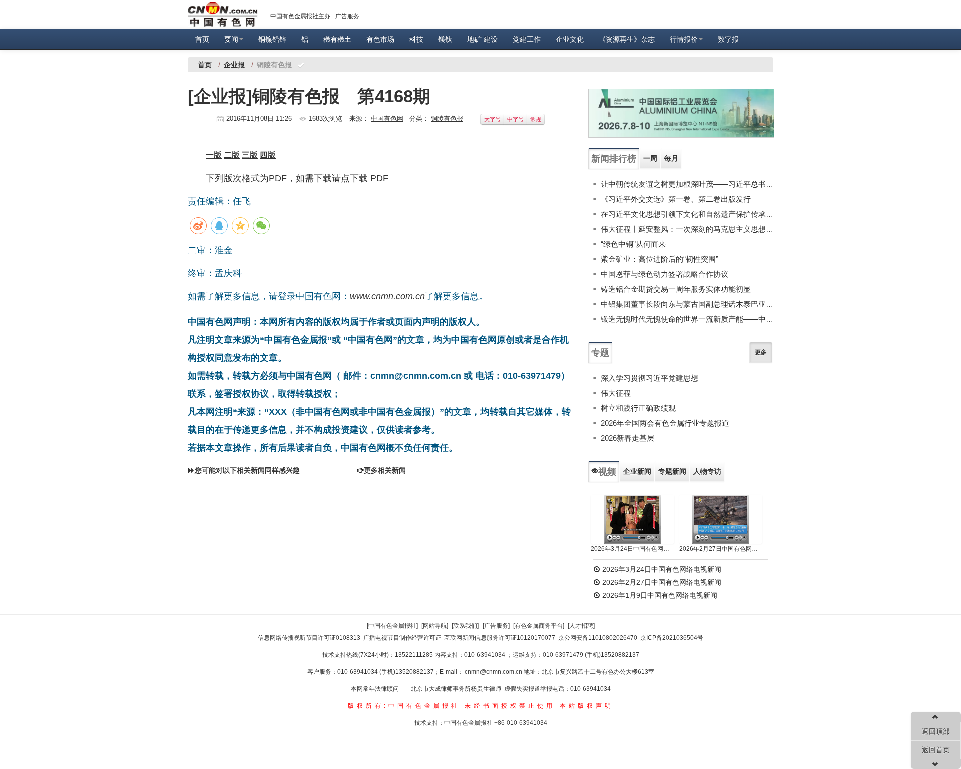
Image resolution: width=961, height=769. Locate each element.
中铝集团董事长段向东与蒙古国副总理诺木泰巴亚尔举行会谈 (687, 304)
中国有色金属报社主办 (300, 16)
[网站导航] (434, 626)
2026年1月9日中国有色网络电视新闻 (658, 596)
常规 (535, 119)
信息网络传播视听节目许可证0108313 (309, 638)
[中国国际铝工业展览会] (681, 113)
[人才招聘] (581, 626)
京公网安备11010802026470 (597, 638)
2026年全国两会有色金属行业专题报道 (665, 423)
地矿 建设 (482, 40)
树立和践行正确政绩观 (638, 408)
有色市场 (380, 40)
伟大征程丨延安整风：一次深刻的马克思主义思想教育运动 (687, 229)
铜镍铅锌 (272, 40)
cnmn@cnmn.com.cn (494, 672)
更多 (761, 352)
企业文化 (570, 40)
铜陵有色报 (447, 118)
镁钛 (445, 40)
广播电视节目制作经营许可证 (402, 638)
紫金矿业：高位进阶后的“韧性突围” (659, 259)
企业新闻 (637, 472)
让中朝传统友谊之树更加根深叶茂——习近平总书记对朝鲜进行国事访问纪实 (687, 184)
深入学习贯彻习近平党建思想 (649, 378)
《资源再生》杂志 (627, 40)
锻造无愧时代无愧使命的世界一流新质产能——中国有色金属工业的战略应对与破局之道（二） (687, 319)
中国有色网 (387, 118)
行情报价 (684, 40)
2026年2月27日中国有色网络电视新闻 (721, 549)
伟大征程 (616, 393)
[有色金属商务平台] (538, 626)
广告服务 (347, 16)
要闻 (231, 40)
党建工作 (527, 40)
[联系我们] (465, 626)
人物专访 (707, 472)
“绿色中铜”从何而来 (633, 244)
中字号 (515, 119)
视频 (607, 472)
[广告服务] (496, 626)
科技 (416, 40)
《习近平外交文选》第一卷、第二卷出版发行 (676, 199)
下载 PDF (369, 179)
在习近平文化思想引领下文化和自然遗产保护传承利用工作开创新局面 (687, 214)
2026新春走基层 (627, 438)
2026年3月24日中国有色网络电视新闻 (632, 549)
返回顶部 (936, 732)
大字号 (492, 119)
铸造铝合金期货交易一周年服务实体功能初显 (676, 289)
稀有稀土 (337, 40)
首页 (202, 40)
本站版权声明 (587, 706)
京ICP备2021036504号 (671, 638)
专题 (600, 353)
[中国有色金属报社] (392, 626)
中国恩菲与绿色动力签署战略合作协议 (664, 274)
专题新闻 (672, 472)
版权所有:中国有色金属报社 (404, 706)
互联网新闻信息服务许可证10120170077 (499, 638)
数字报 (728, 40)
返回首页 (936, 750)
